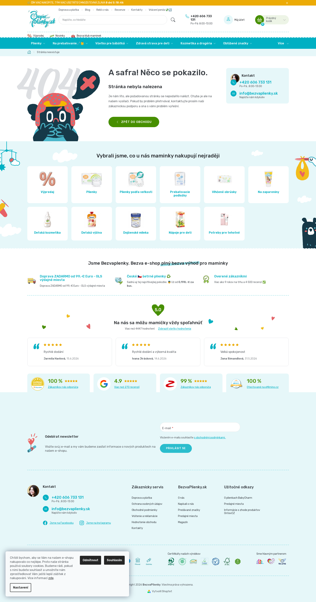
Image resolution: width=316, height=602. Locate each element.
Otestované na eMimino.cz (263, 387)
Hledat (173, 19)
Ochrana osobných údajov (147, 504)
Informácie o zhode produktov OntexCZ (242, 512)
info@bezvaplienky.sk (258, 93)
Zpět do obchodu (136, 122)
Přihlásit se (176, 448)
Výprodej (38, 35)
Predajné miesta (188, 516)
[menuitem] (38, 43)
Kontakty (137, 10)
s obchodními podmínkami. (210, 437)
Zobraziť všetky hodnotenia (174, 328)
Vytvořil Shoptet (162, 591)
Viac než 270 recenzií (126, 387)
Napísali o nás (186, 504)
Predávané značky (189, 510)
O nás (181, 497)
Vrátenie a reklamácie (145, 516)
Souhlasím (114, 560)
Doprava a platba (69, 10)
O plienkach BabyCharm (238, 497)
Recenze (120, 10)
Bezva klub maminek (89, 35)
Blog (87, 10)
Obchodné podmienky (144, 510)
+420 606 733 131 (202, 19)
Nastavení (20, 587)
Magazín (183, 522)
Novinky (60, 35)
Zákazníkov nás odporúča (63, 387)
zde (50, 578)
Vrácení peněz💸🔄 (160, 10)
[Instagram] (95, 523)
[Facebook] (58, 523)
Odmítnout (90, 560)
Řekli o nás (102, 10)
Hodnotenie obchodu (144, 522)
